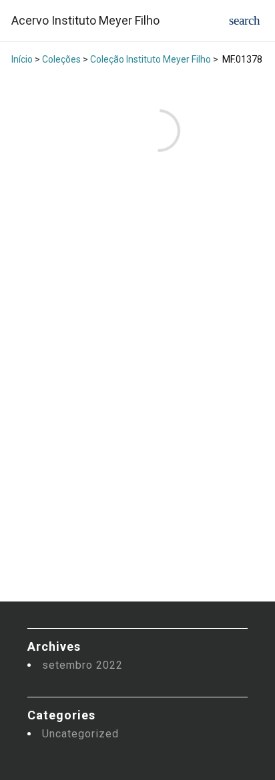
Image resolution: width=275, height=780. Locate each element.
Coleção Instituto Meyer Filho (150, 59)
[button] (245, 20)
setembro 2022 (82, 665)
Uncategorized (80, 733)
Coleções (61, 59)
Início (22, 59)
